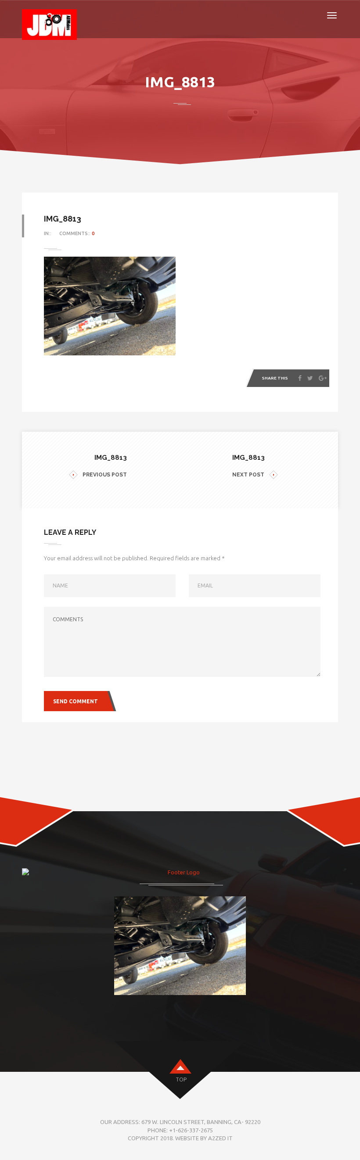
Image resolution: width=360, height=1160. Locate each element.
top (181, 1079)
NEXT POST (248, 475)
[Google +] (323, 378)
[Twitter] (310, 378)
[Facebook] (300, 378)
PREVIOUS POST (105, 475)
